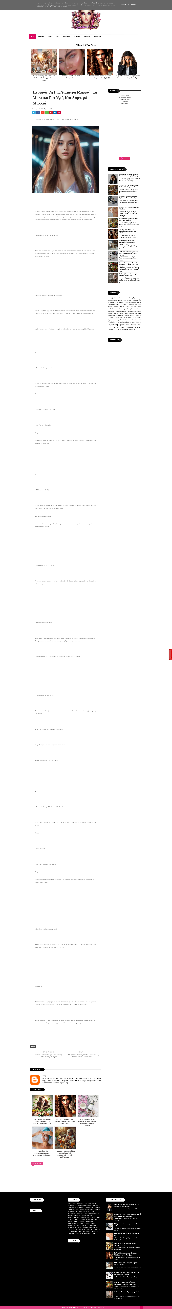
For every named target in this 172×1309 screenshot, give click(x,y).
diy (109, 325)
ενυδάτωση (124, 304)
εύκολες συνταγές (134, 304)
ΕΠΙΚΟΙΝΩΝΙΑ (98, 37)
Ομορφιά (137, 313)
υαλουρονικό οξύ (129, 318)
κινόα (131, 307)
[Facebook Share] (38, 112)
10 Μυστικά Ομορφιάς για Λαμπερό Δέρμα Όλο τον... (127, 241)
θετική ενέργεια (113, 307)
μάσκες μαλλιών (121, 311)
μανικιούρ (111, 311)
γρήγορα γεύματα (118, 302)
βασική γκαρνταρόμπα (124, 300)
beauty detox (135, 322)
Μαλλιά (137, 309)
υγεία (138, 318)
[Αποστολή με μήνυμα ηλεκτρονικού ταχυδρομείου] (59, 112)
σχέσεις (110, 318)
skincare (138, 327)
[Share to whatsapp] (47, 112)
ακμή (111, 298)
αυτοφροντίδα (112, 300)
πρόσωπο (126, 315)
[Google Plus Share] (42, 112)
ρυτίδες (132, 315)
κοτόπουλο (113, 309)
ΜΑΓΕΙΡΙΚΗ (66, 37)
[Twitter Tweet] (34, 112)
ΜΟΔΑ (50, 37)
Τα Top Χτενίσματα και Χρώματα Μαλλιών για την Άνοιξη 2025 (65, 1121)
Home (32, 37)
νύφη (126, 313)
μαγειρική (122, 309)
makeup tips (134, 325)
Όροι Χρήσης (124, 102)
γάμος (110, 302)
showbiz (130, 327)
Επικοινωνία (124, 104)
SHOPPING (77, 37)
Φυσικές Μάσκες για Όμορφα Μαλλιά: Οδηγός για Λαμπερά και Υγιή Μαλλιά (87, 1122)
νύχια (131, 313)
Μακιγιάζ (129, 309)
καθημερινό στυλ (124, 307)
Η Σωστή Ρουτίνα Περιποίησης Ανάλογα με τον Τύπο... (128, 274)
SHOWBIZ (87, 37)
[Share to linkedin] (55, 112)
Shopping (123, 327)
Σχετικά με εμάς (124, 100)
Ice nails (126, 325)
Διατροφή (33, 1046)
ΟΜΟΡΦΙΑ (41, 37)
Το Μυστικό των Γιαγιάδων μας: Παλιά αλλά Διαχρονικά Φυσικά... (129, 186)
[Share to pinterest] (51, 112)
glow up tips (117, 325)
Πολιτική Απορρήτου (125, 98)
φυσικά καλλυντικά (134, 320)
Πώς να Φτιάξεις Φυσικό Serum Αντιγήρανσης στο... (129, 219)
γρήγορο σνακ (129, 302)
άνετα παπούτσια (119, 298)
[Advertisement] (125, 135)
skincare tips (114, 330)
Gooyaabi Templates (97, 1307)
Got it (133, 5)
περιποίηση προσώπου (115, 315)
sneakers (123, 330)
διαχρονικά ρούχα (113, 304)
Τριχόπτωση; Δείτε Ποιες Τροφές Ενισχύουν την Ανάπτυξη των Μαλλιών (42, 1121)
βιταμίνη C (136, 300)
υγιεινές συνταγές (113, 320)
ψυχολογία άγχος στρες (122, 322)
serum (116, 327)
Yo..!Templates (74, 1307)
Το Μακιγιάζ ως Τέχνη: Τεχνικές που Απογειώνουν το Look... (128, 252)
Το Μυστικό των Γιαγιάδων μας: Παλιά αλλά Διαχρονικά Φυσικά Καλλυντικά (65, 1154)
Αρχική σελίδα (124, 96)
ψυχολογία (111, 322)
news (110, 327)
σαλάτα (138, 315)
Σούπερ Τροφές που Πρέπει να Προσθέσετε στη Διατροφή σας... (129, 263)
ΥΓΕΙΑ (57, 37)
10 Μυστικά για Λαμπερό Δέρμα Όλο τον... (129, 208)
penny (44, 1076)
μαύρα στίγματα (113, 313)
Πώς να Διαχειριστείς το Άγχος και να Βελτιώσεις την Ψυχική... (129, 175)
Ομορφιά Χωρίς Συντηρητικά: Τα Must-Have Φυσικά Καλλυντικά (42, 1153)
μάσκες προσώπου (134, 311)
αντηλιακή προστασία (133, 298)
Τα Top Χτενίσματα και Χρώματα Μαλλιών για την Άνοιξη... (127, 231)
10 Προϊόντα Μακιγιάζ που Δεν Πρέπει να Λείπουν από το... (128, 197)
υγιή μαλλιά (123, 320)
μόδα (121, 313)
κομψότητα (137, 307)
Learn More (125, 5)
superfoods (131, 330)
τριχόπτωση (118, 318)
